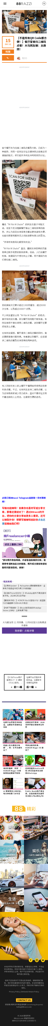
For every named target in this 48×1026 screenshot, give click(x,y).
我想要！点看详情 (24, 630)
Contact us (24, 1000)
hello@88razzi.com (24, 1007)
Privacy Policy (14, 991)
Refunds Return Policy (30, 991)
